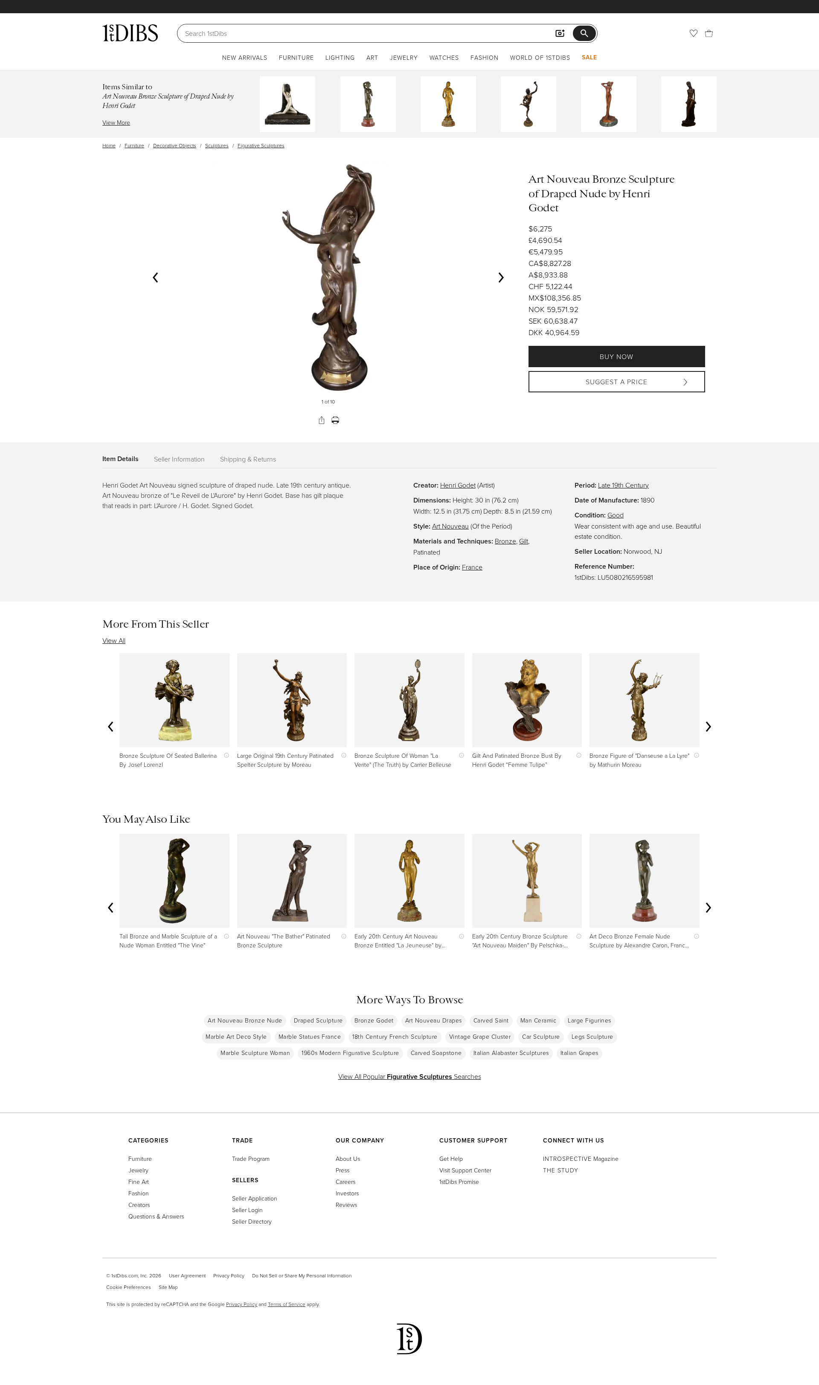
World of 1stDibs (540, 57)
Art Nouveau (450, 526)
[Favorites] (693, 33)
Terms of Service (286, 1304)
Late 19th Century (623, 485)
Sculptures (217, 145)
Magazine (581, 1158)
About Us (348, 1158)
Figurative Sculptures (261, 145)
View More (116, 122)
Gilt (523, 541)
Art (372, 57)
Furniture (296, 57)
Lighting (340, 57)
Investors (347, 1193)
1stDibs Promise (459, 1182)
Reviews (346, 1205)
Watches (444, 57)
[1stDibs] (130, 32)
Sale (589, 57)
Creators (139, 1205)
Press (342, 1170)
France (472, 567)
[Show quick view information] (224, 755)
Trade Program (251, 1158)
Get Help (451, 1158)
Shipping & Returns (248, 459)
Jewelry (404, 57)
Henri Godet (458, 485)
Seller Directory (252, 1221)
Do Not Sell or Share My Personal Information (301, 1275)
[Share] (321, 420)
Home (109, 145)
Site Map (168, 1287)
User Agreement (187, 1275)
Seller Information (179, 459)
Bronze (505, 541)
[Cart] (709, 33)
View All (113, 640)
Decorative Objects (174, 145)
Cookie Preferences (128, 1287)
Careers (345, 1182)
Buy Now (616, 356)
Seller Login (247, 1210)
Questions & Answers (156, 1216)
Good (615, 515)
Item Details (120, 459)
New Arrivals (244, 57)
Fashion (484, 57)
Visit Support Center (465, 1170)
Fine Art (138, 1182)
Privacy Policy (228, 1275)
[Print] (335, 420)
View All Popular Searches (409, 1076)
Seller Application (254, 1198)
